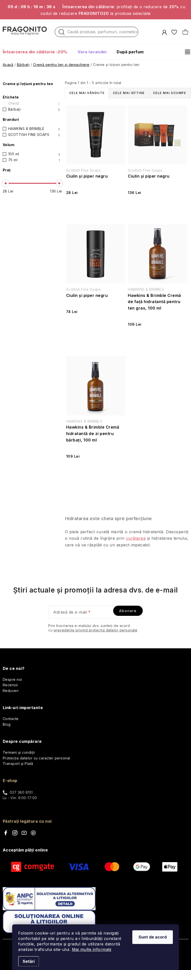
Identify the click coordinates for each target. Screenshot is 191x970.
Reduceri (11, 690)
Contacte (11, 719)
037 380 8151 (21, 792)
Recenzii (10, 685)
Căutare (62, 33)
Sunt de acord (153, 937)
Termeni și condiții (19, 752)
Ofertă (34, 103)
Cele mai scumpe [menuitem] (169, 93)
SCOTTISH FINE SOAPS (34, 134)
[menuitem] (37, 51)
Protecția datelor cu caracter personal (36, 758)
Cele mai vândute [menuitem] (87, 93)
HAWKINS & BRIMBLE (34, 128)
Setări (29, 961)
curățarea (136, 538)
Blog (7, 724)
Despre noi (12, 679)
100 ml (34, 154)
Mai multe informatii (91, 949)
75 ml (34, 160)
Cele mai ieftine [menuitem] (129, 93)
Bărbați (34, 109)
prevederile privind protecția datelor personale (96, 630)
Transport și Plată (18, 763)
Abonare (128, 611)
